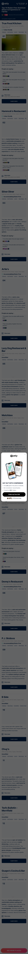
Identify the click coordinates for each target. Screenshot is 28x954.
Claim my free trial (14, 494)
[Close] (25, 454)
